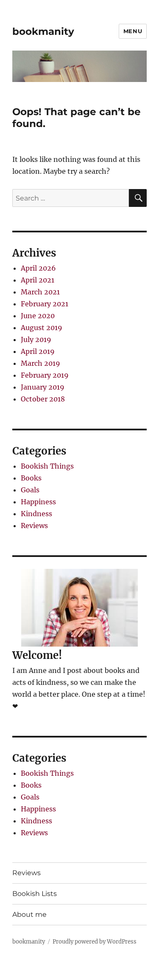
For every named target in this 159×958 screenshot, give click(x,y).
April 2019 (38, 351)
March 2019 (40, 363)
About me (29, 914)
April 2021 (37, 280)
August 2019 (41, 327)
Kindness (36, 513)
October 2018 (43, 399)
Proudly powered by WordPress (95, 941)
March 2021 (40, 292)
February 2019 (45, 375)
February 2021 (44, 304)
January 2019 (42, 387)
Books (31, 478)
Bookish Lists (34, 894)
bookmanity (43, 31)
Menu (132, 31)
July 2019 (36, 339)
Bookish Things (47, 466)
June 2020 (38, 315)
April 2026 (38, 268)
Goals (30, 490)
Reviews (34, 525)
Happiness (38, 501)
